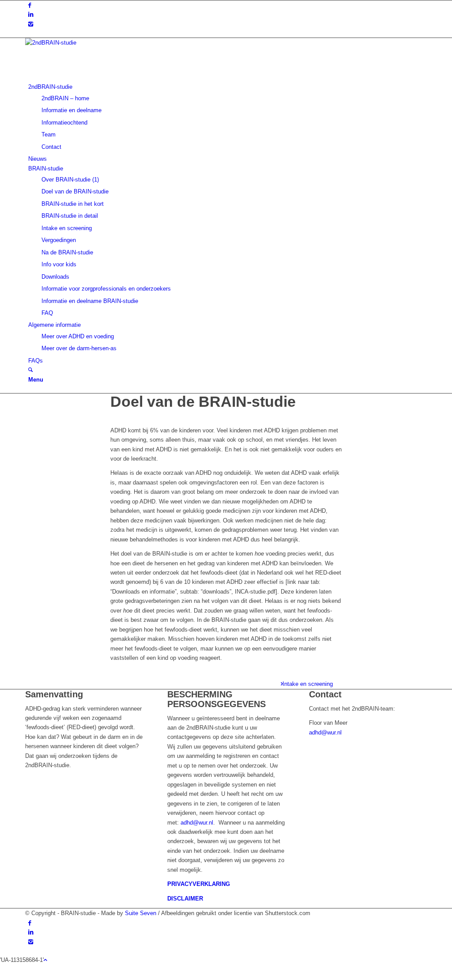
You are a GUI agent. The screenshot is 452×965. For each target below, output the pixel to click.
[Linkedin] (31, 14)
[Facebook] (29, 5)
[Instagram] (30, 24)
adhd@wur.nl (197, 822)
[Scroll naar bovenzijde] (45, 960)
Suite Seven (141, 913)
